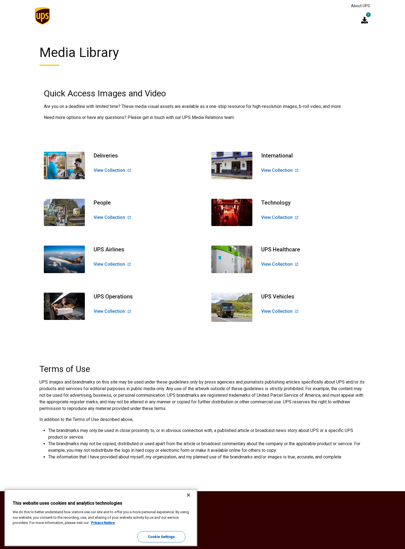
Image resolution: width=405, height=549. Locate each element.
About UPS (360, 6)
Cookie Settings (161, 536)
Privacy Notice (103, 523)
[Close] (188, 495)
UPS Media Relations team (208, 117)
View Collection (109, 170)
